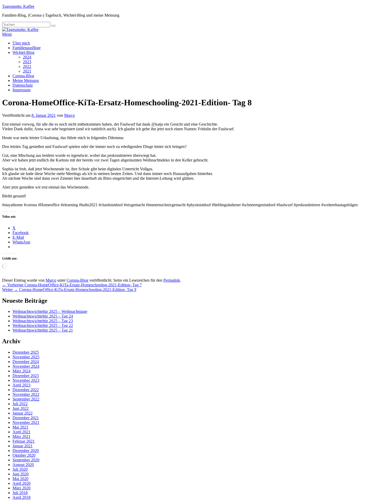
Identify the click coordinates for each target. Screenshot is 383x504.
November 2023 (26, 380)
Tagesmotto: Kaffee (18, 6)
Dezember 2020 (26, 450)
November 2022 (26, 394)
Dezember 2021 (26, 418)
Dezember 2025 (26, 352)
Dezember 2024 (26, 361)
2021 (27, 71)
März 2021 (21, 436)
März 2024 (21, 371)
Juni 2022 (21, 408)
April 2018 (21, 497)
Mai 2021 (20, 427)
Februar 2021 (24, 441)
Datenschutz (23, 85)
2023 (27, 62)
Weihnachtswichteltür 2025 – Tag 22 (43, 325)
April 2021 (21, 432)
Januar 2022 (23, 413)
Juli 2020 (20, 469)
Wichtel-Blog (23, 52)
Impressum (21, 90)
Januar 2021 (23, 446)
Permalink (171, 280)
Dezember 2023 (26, 375)
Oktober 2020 (24, 455)
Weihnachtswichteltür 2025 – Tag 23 (43, 321)
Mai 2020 (20, 478)
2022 (27, 66)
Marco (69, 115)
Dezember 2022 (26, 389)
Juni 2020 (21, 474)
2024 (27, 57)
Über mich (21, 43)
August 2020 (23, 464)
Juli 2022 (20, 404)
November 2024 (26, 366)
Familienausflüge (27, 48)
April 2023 (21, 385)
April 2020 (21, 483)
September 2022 (26, 399)
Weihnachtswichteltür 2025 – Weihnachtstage (50, 311)
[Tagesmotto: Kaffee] (20, 29)
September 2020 (26, 460)
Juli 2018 (20, 492)
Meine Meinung (26, 80)
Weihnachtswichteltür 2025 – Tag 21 (43, 330)
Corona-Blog (23, 76)
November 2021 (26, 422)
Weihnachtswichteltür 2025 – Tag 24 (43, 316)
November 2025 (26, 357)
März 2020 (21, 488)
